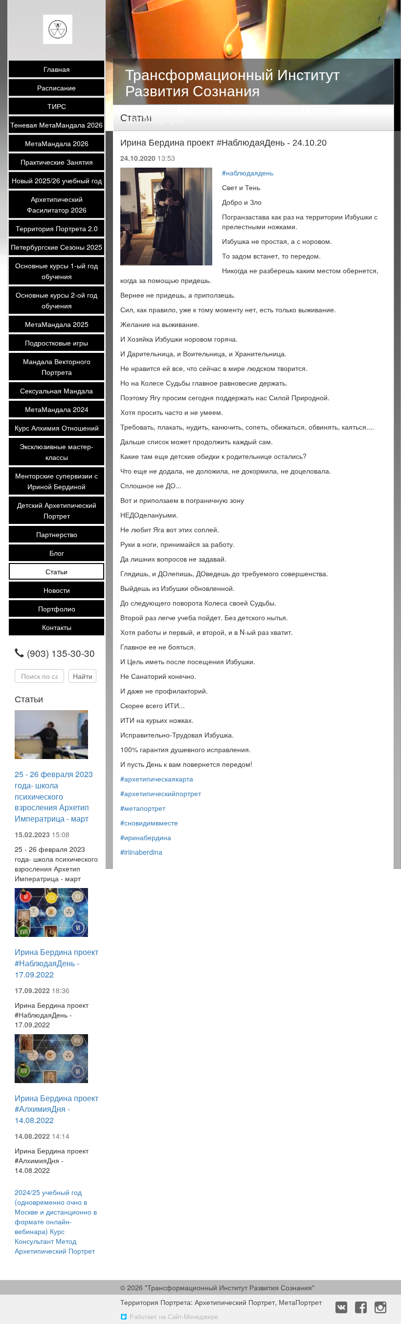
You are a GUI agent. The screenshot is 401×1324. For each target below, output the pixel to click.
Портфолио (56, 608)
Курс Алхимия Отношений (57, 428)
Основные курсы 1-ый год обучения (56, 270)
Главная (57, 69)
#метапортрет (142, 808)
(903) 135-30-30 (61, 652)
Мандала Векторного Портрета (56, 366)
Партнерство (56, 534)
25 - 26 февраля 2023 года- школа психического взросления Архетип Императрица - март (54, 796)
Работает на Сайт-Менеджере (174, 1316)
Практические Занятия (57, 162)
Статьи (56, 571)
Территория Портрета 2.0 (57, 228)
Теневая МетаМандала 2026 (56, 125)
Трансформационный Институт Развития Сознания (232, 82)
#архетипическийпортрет (160, 793)
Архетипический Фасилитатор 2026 (57, 204)
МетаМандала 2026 (57, 143)
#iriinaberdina (141, 852)
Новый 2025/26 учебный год (57, 180)
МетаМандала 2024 (57, 409)
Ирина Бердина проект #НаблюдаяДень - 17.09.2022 (56, 963)
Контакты (56, 627)
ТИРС (56, 106)
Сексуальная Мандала (56, 390)
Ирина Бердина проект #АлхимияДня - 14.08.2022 (56, 1109)
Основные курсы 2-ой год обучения (56, 300)
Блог (56, 553)
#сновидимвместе (149, 822)
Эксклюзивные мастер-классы (56, 451)
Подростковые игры (56, 342)
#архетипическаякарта (156, 778)
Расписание (56, 87)
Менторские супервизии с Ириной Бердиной (56, 481)
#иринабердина (145, 837)
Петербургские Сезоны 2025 (56, 247)
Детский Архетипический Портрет (56, 510)
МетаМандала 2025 (57, 324)
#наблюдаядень (247, 172)
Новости (57, 590)
